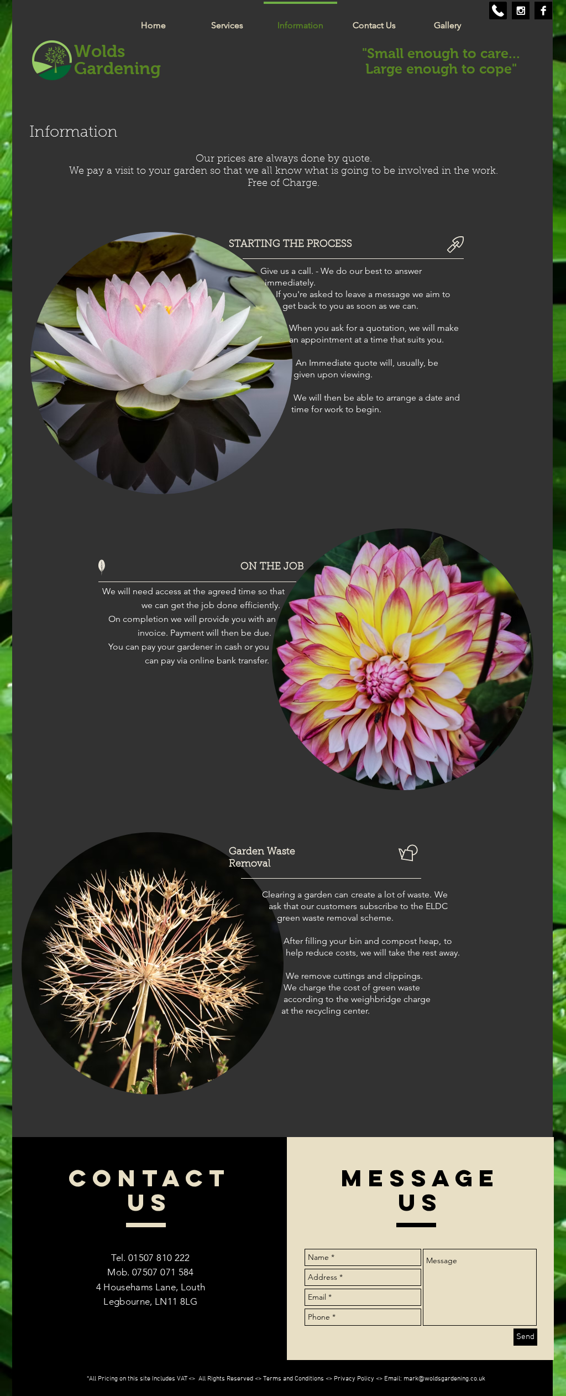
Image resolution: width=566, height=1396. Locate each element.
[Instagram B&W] (521, 10)
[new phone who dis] (498, 10)
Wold (95, 51)
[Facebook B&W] (543, 10)
